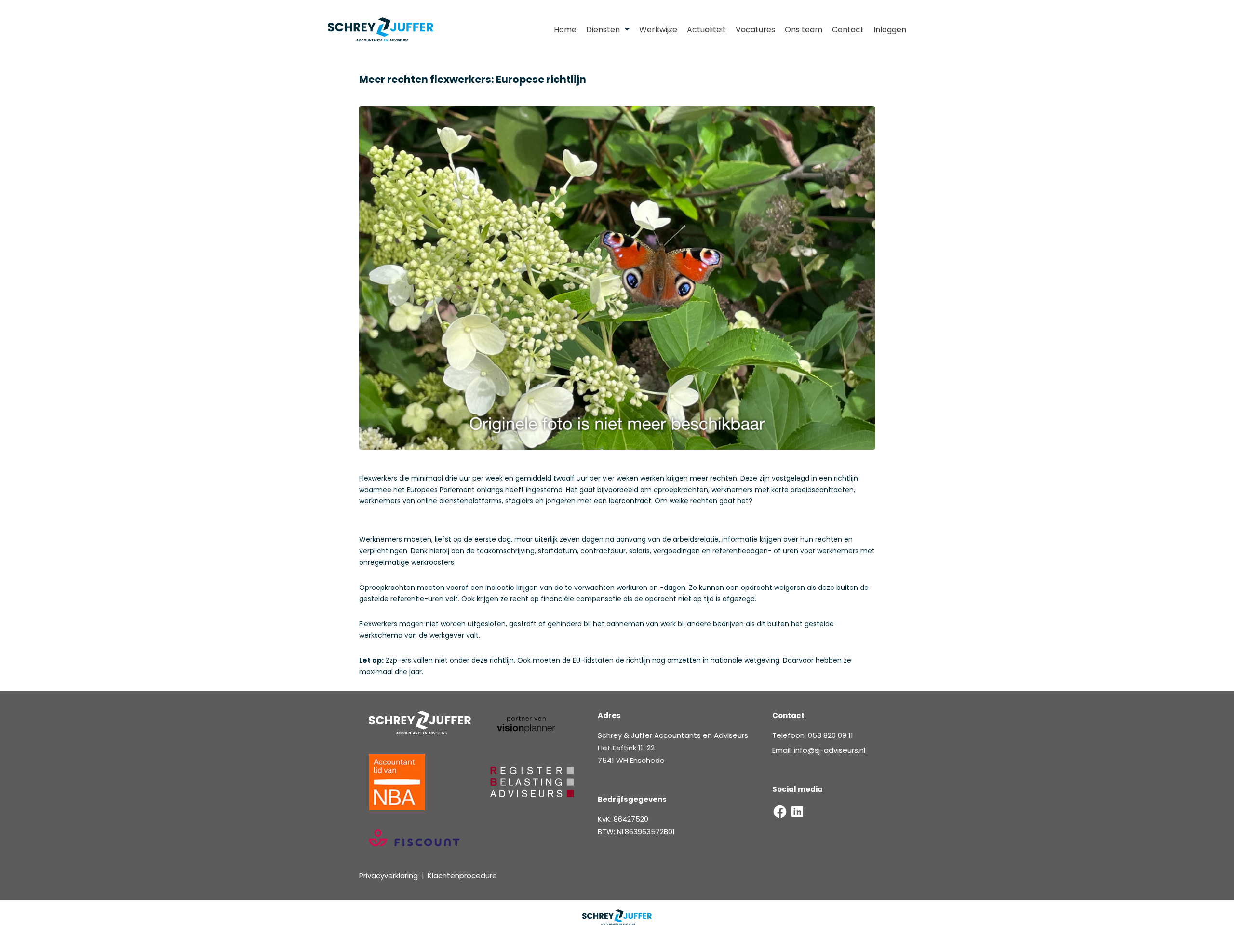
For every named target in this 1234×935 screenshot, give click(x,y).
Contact (848, 30)
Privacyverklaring (388, 875)
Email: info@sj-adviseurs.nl (818, 750)
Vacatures (755, 30)
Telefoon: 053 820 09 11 (812, 735)
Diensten (603, 30)
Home (565, 30)
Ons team (803, 30)
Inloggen (889, 30)
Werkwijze (658, 30)
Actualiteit (706, 30)
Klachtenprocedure (462, 875)
